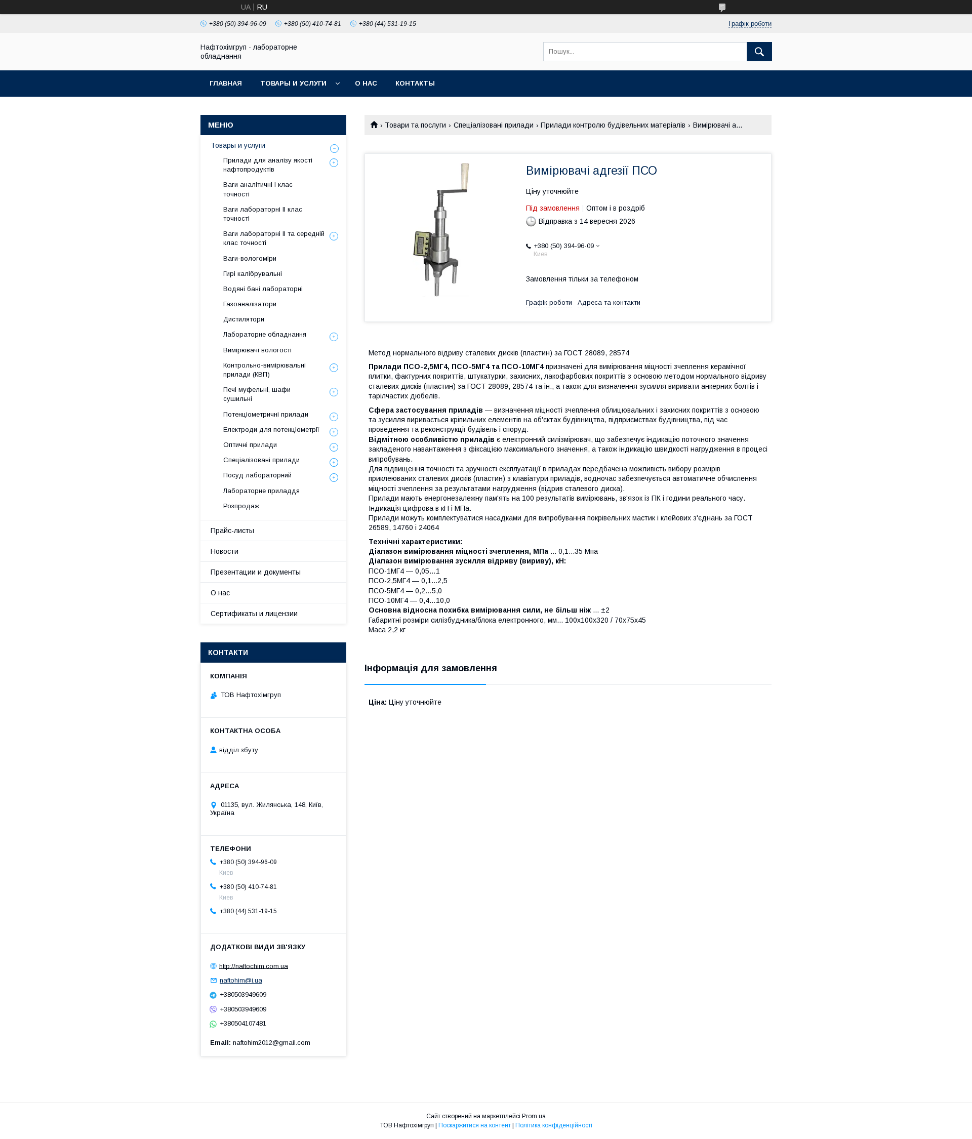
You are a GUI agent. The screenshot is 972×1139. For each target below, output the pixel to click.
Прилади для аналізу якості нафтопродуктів (267, 164)
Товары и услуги (293, 83)
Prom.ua (534, 1116)
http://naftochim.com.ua (253, 965)
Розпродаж (241, 506)
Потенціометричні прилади (265, 414)
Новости (224, 551)
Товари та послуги (415, 125)
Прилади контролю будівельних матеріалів (613, 125)
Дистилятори (243, 319)
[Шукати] (759, 51)
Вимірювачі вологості (257, 350)
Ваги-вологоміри (249, 258)
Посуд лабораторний (257, 475)
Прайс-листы (232, 530)
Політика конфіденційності (553, 1125)
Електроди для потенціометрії (271, 429)
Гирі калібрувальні (252, 273)
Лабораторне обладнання (264, 334)
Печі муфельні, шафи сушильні (257, 394)
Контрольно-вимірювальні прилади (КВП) (264, 369)
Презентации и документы (256, 572)
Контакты (415, 83)
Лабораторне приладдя (261, 491)
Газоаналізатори (249, 304)
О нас (366, 83)
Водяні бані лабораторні (263, 289)
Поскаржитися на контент (474, 1125)
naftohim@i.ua (241, 980)
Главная (226, 83)
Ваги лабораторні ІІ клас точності (262, 214)
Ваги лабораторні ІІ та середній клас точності (274, 238)
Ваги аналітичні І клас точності (258, 189)
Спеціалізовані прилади (494, 125)
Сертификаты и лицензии (254, 613)
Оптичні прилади (250, 445)
